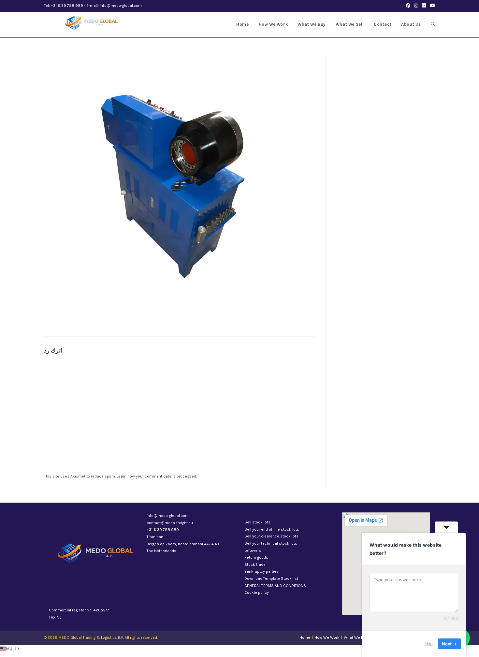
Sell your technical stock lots (270, 543)
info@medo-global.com (168, 515)
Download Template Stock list (271, 578)
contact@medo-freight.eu (170, 523)
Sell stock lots (257, 522)
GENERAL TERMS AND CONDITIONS (275, 585)
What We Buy (356, 637)
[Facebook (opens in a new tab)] (408, 6)
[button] (239, 648)
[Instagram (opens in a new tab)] (416, 6)
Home (304, 637)
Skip (428, 643)
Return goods (256, 557)
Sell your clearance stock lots (271, 536)
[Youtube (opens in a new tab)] (431, 6)
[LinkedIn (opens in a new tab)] (424, 6)
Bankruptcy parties (261, 571)
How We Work (327, 637)
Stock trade (255, 564)
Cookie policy (256, 592)
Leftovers (252, 550)
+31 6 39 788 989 (163, 529)
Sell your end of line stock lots (271, 529)
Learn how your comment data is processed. (157, 476)
